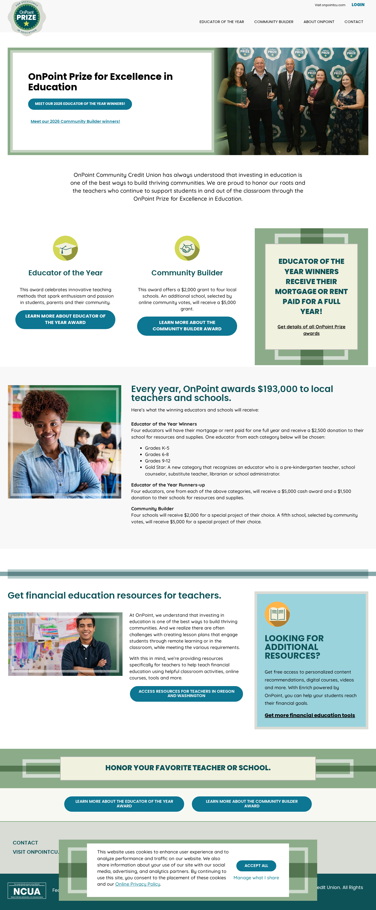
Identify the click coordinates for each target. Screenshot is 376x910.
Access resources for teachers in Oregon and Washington (187, 693)
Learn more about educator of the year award (65, 319)
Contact (354, 22)
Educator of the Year (222, 22)
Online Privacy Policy (137, 884)
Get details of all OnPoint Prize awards (312, 330)
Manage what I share (256, 878)
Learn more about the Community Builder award (187, 325)
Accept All (256, 866)
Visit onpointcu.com (330, 5)
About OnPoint (319, 22)
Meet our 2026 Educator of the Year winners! (80, 104)
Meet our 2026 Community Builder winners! (75, 122)
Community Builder (273, 22)
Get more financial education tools (310, 715)
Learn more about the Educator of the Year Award (124, 803)
